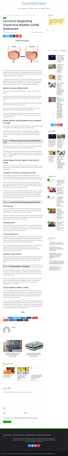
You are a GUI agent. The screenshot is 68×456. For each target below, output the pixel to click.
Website (25, 413)
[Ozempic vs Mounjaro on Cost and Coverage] (52, 77)
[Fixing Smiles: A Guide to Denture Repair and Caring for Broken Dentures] (37, 370)
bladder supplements (22, 84)
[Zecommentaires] (34, 3)
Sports (35, 8)
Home (19, 8)
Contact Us (43, 8)
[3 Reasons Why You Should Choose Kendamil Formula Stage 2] (23, 370)
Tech (39, 8)
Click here (5, 300)
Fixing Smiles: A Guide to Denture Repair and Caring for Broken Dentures (36, 377)
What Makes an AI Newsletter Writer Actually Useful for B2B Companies (60, 58)
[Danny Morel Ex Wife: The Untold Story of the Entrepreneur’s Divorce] (52, 224)
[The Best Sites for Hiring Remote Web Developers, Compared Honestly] (52, 66)
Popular (56, 50)
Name (4, 408)
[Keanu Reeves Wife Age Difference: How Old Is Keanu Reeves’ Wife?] (52, 189)
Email (4, 413)
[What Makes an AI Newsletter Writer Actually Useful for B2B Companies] (52, 57)
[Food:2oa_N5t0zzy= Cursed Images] (9, 370)
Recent (49, 50)
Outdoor (31, 8)
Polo (28, 8)
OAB (23, 312)
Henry (13, 327)
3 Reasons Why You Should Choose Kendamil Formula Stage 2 (22, 377)
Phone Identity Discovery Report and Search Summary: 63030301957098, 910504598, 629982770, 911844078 (60, 88)
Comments (63, 50)
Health (8, 15)
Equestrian (24, 8)
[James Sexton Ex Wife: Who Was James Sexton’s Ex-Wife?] (52, 181)
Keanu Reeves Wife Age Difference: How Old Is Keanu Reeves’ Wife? (61, 190)
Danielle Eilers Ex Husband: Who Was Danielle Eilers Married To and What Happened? (60, 201)
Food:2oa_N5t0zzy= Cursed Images (8, 376)
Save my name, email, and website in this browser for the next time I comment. (21, 418)
